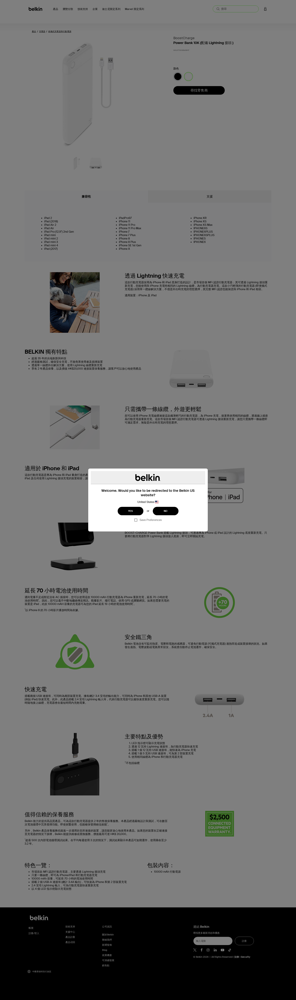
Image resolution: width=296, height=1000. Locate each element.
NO (166, 510)
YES (130, 510)
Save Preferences (151, 520)
